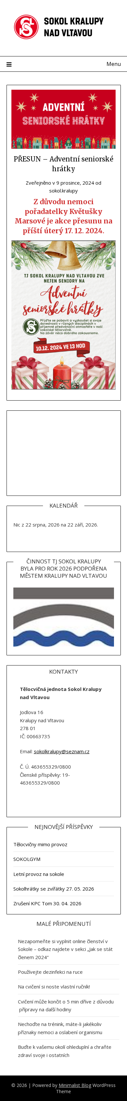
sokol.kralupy (63, 190)
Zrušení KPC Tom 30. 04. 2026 (47, 903)
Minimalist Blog (75, 1085)
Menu (113, 64)
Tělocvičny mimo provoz (40, 844)
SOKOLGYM (26, 859)
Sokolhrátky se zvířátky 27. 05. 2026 (53, 888)
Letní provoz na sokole (38, 874)
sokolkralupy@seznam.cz (62, 751)
